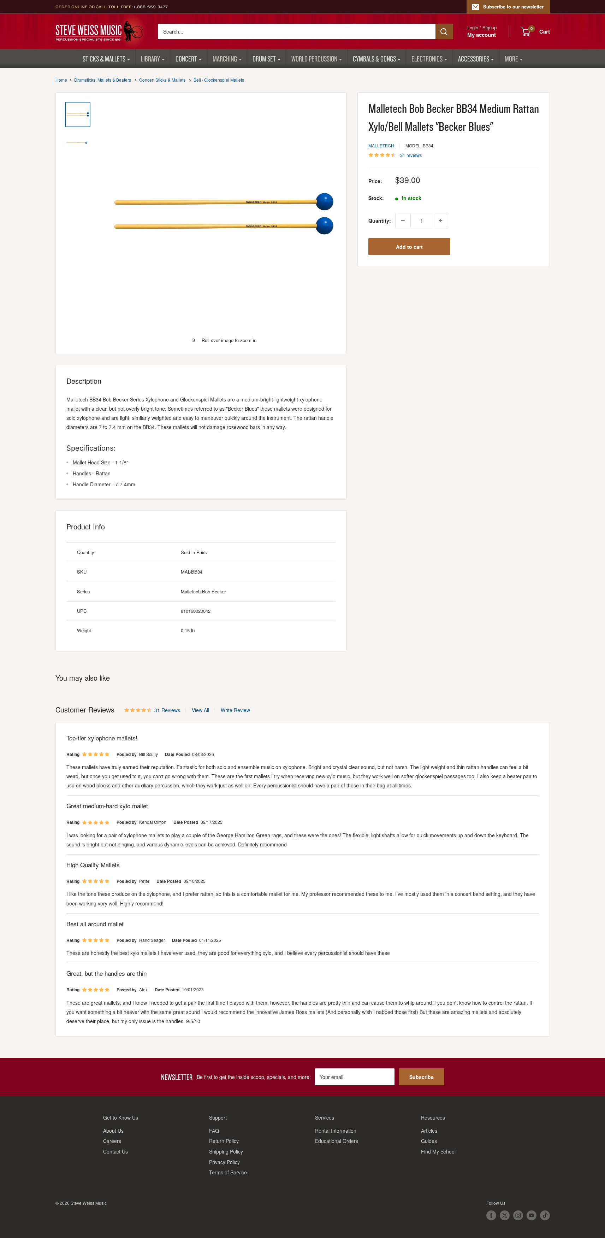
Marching (225, 58)
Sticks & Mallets (104, 58)
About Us (113, 1130)
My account (481, 35)
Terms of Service (228, 1172)
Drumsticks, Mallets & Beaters (102, 80)
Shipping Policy (226, 1151)
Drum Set (264, 58)
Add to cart (409, 246)
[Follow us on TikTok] (545, 1215)
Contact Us (115, 1151)
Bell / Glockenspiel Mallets (219, 80)
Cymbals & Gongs (374, 58)
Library (150, 58)
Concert (186, 58)
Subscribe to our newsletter (513, 6)
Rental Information (335, 1130)
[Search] (444, 31)
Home (61, 80)
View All (199, 710)
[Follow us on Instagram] (518, 1215)
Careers (112, 1140)
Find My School (438, 1151)
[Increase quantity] (440, 220)
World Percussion (314, 58)
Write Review (235, 710)
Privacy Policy (224, 1162)
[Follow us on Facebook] (491, 1215)
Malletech (381, 145)
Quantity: (379, 220)
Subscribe (421, 1076)
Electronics (427, 58)
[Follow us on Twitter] (505, 1215)
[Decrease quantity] (403, 220)
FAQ (214, 1130)
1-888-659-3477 (151, 6)
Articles (429, 1130)
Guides (429, 1140)
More (511, 58)
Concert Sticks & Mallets (162, 80)
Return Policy (224, 1140)
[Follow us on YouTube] (531, 1215)
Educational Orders (336, 1140)
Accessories (473, 58)
